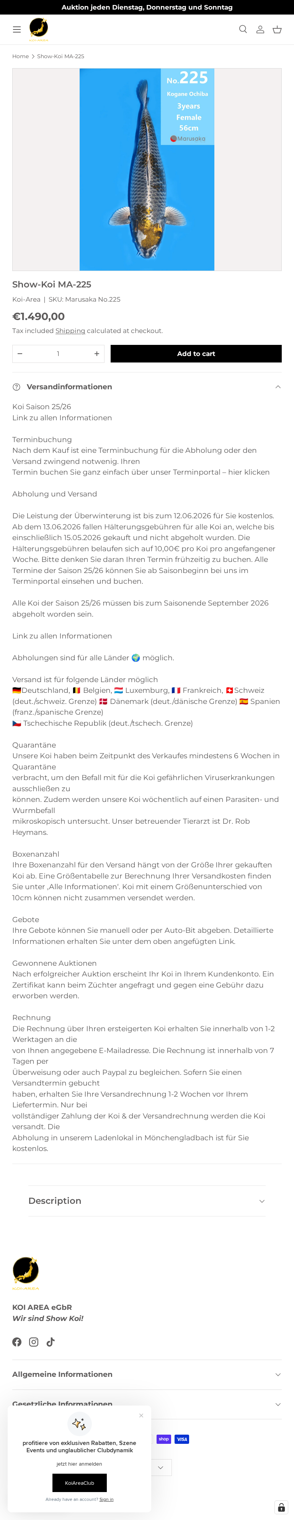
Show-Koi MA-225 (60, 56)
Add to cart (196, 354)
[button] (277, 29)
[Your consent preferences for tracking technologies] (281, 1507)
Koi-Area (26, 299)
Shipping (70, 331)
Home (20, 56)
